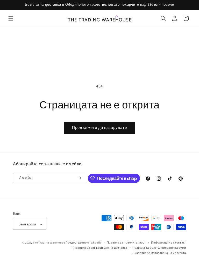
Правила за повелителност (126, 242)
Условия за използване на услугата (160, 253)
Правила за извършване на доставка (100, 247)
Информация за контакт (168, 242)
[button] (11, 18)
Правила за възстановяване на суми (159, 247)
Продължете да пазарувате (99, 127)
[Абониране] (79, 178)
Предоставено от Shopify (84, 242)
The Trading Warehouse (49, 242)
